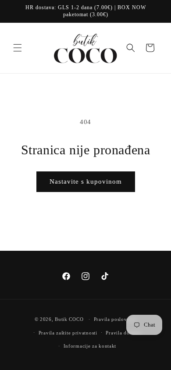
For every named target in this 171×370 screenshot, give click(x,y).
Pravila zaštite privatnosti (68, 332)
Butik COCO (69, 319)
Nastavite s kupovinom (86, 181)
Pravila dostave (123, 332)
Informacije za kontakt (90, 346)
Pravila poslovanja (115, 319)
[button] (17, 47)
